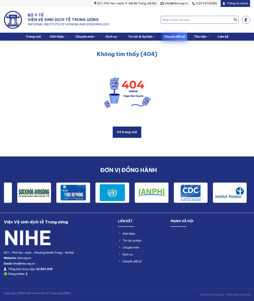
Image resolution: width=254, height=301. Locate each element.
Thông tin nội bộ (237, 3)
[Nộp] (235, 20)
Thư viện (200, 36)
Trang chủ (33, 36)
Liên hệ (223, 36)
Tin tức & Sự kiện (140, 36)
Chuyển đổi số (174, 36)
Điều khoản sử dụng (211, 294)
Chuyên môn (84, 36)
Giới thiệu (57, 36)
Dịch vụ (111, 36)
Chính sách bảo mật (238, 294)
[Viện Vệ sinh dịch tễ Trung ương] (13, 20)
